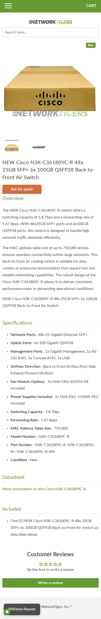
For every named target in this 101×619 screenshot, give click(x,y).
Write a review (50, 583)
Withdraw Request (21, 609)
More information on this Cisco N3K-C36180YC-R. (44, 489)
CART (91, 6)
